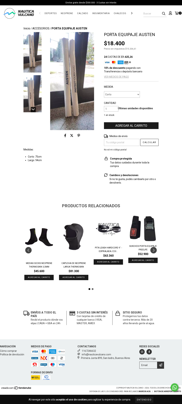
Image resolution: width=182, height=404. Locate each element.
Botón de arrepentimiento (167, 391)
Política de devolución (12, 354)
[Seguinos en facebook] (149, 351)
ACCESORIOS (40, 28)
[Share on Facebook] (65, 135)
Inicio (26, 28)
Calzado (82, 13)
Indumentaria (101, 13)
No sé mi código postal (115, 149)
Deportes (51, 13)
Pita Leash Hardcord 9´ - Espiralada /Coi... (108, 249)
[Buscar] (164, 14)
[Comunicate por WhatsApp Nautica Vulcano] (174, 387)
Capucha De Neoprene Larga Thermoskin (73, 265)
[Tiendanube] (16, 389)
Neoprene (67, 13)
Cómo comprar (8, 350)
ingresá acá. (145, 391)
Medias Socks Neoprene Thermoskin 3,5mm (39, 265)
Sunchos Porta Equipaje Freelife (143, 248)
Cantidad (110, 103)
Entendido (144, 399)
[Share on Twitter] (71, 135)
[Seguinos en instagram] (142, 351)
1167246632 (89, 350)
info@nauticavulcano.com (96, 354)
